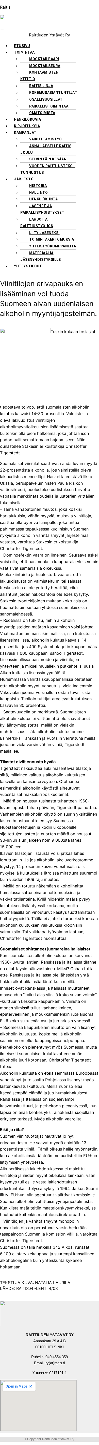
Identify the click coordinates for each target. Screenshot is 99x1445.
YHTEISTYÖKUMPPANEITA (52, 246)
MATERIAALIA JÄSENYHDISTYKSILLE (40, 256)
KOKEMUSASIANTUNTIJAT (53, 93)
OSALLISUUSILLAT (46, 99)
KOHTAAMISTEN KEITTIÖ (39, 75)
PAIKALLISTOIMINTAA (48, 106)
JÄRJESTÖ (24, 179)
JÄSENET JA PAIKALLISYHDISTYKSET (42, 209)
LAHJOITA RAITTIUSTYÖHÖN (36, 222)
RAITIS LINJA (41, 86)
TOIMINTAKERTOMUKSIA (51, 239)
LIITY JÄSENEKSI (44, 233)
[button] (54, 52)
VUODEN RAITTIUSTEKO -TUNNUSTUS (47, 169)
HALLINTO (38, 192)
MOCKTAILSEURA (44, 66)
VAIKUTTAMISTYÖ (45, 139)
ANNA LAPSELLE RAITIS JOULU (45, 149)
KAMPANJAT (25, 133)
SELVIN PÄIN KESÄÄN (48, 159)
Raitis (5, 7)
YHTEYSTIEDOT (28, 266)
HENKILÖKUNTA (43, 199)
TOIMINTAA (24, 52)
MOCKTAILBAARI (44, 59)
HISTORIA (38, 186)
